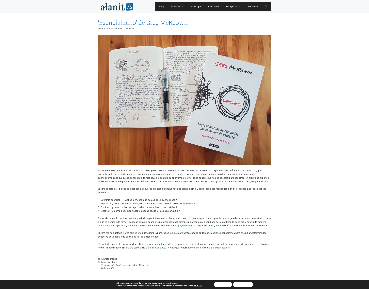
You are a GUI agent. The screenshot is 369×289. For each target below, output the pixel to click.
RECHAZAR (243, 284)
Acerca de (252, 6)
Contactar (213, 6)
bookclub (105, 262)
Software (175, 6)
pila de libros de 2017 (157, 247)
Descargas (195, 6)
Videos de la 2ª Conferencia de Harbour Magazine (124, 265)
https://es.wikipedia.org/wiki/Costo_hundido (199, 225)
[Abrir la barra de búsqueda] (266, 6)
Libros (114, 262)
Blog (161, 6)
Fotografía (231, 6)
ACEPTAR (223, 284)
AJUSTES (198, 286)
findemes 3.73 (107, 268)
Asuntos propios (109, 259)
